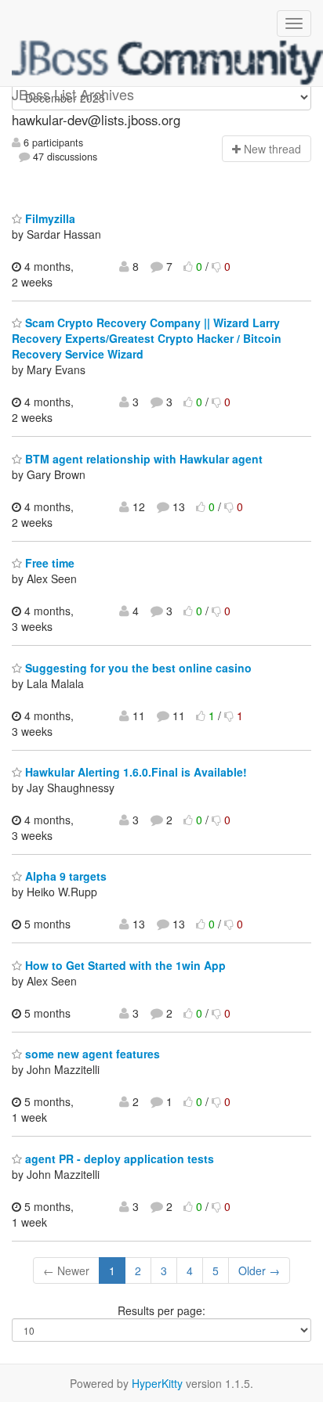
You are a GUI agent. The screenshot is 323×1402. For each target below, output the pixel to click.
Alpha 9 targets (64, 876)
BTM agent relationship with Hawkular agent (142, 459)
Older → (259, 1270)
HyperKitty (157, 1383)
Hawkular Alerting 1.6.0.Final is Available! (134, 772)
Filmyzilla (48, 218)
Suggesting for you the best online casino (137, 668)
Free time (48, 563)
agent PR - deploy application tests (118, 1158)
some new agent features (91, 1053)
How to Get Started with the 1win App (124, 965)
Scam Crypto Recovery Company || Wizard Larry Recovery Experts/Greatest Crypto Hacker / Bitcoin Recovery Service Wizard (146, 338)
